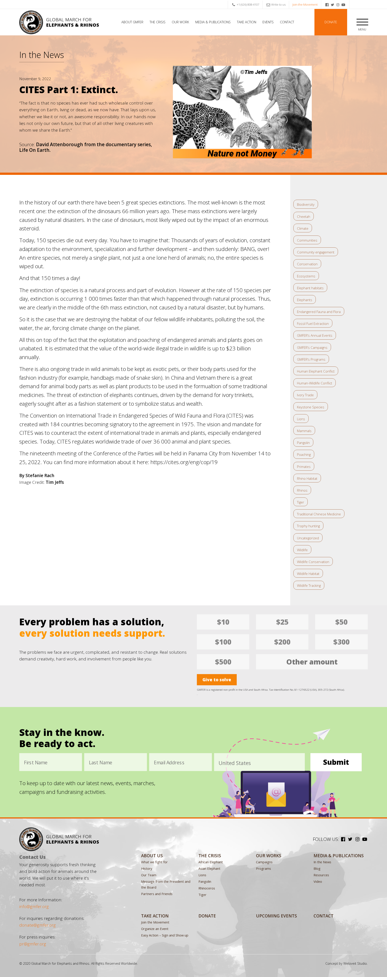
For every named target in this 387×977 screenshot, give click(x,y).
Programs (263, 868)
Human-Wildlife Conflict (314, 383)
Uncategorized (308, 538)
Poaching (304, 454)
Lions (301, 419)
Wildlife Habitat (308, 573)
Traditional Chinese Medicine (319, 514)
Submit (336, 762)
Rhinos (302, 490)
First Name (36, 763)
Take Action (246, 22)
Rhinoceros (206, 888)
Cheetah (303, 216)
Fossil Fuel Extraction (313, 323)
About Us (152, 856)
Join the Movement (305, 4)
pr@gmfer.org (32, 944)
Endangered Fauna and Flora (319, 311)
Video (318, 881)
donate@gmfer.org (37, 925)
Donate (331, 22)
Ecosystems (306, 276)
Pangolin (303, 442)
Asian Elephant (209, 868)
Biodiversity (305, 204)
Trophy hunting (308, 526)
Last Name (100, 763)
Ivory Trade (305, 395)
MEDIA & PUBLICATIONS (339, 856)
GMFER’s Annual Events (314, 335)
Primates (304, 466)
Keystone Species (310, 407)
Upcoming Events (276, 916)
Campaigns (264, 862)
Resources (321, 875)
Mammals (304, 431)
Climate (302, 228)
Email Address (169, 763)
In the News (41, 54)
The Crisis (158, 22)
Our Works (268, 856)
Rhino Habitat (307, 478)
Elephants (304, 300)
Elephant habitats (310, 288)
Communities (307, 240)
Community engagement (315, 252)
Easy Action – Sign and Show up (164, 935)
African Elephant (210, 862)
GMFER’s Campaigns (312, 347)
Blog (317, 868)
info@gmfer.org (34, 906)
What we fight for (154, 862)
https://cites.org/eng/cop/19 (184, 462)
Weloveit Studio (355, 963)
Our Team (148, 875)
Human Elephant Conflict (316, 371)
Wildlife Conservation (313, 561)
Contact (287, 22)
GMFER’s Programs (311, 359)
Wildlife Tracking (309, 585)
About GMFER (132, 22)
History (146, 868)
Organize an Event (154, 928)
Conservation (307, 264)
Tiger (300, 502)
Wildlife (302, 550)
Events (268, 22)
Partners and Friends (156, 893)
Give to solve (216, 680)
